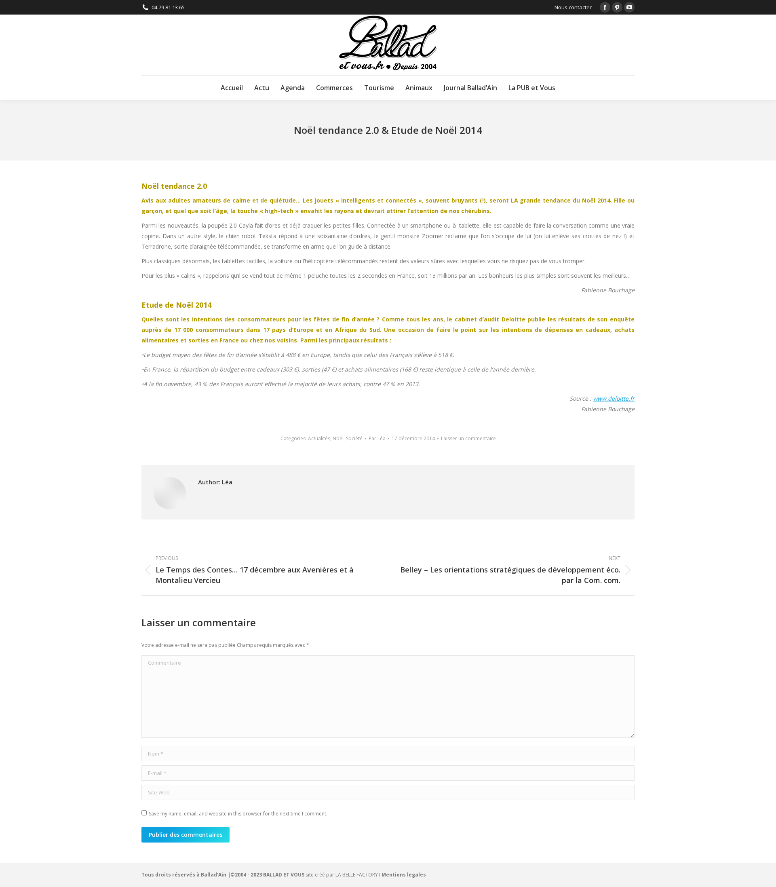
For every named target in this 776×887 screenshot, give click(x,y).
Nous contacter (573, 7)
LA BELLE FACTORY (356, 874)
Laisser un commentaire (468, 438)
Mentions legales (404, 874)
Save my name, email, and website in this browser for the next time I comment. (238, 813)
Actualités (319, 438)
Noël (338, 438)
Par (377, 438)
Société (354, 438)
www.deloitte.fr (614, 398)
